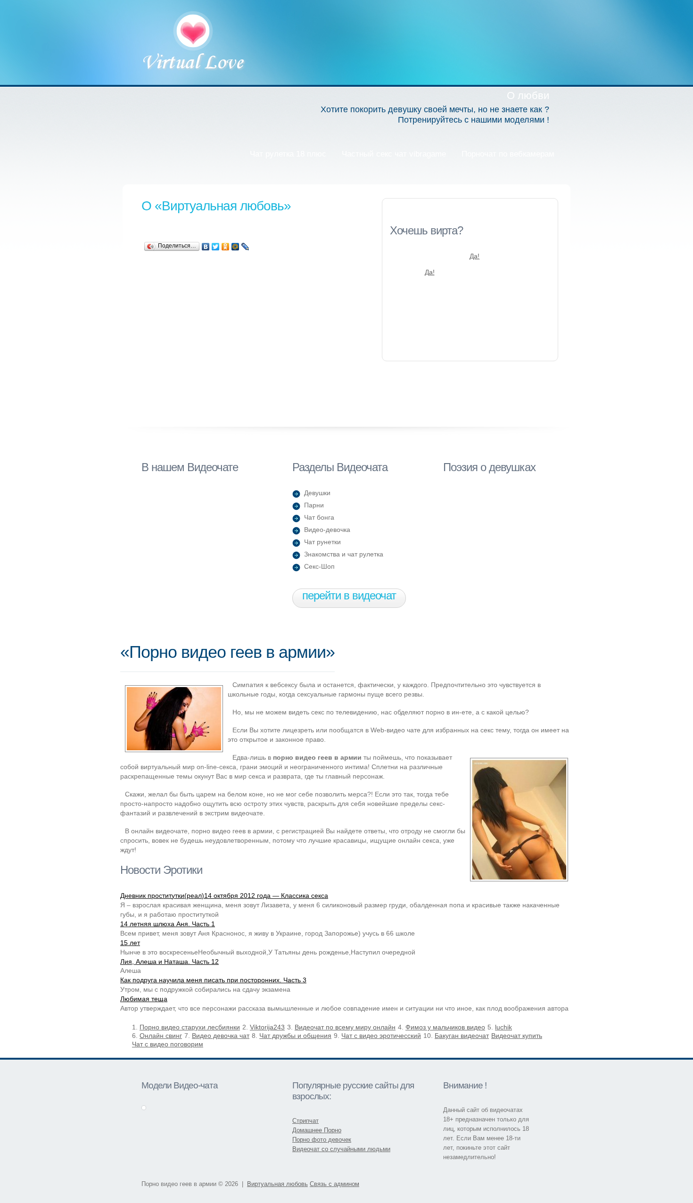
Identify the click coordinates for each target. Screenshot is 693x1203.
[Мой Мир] (235, 247)
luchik (503, 1027)
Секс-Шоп (319, 566)
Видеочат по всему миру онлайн (345, 1027)
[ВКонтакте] (206, 247)
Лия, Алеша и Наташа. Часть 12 (169, 961)
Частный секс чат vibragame (394, 153)
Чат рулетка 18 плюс (288, 153)
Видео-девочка (327, 529)
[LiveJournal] (245, 247)
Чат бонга (319, 517)
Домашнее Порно (316, 1130)
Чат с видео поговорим (167, 1044)
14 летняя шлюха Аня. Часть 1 (167, 924)
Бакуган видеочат (462, 1035)
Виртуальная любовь (194, 42)
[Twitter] (216, 247)
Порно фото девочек (321, 1139)
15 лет (130, 942)
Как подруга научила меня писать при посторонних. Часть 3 (213, 980)
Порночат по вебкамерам (508, 153)
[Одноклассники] (226, 247)
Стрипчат (305, 1120)
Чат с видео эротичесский (381, 1035)
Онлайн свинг (161, 1035)
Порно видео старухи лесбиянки (190, 1027)
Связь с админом (334, 1183)
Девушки (317, 493)
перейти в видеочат (349, 595)
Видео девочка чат (220, 1035)
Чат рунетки (322, 542)
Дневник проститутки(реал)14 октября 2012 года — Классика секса (224, 895)
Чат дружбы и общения (295, 1035)
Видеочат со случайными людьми (341, 1149)
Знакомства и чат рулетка (343, 554)
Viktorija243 (267, 1027)
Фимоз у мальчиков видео (445, 1027)
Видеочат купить (516, 1035)
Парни (314, 505)
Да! (474, 256)
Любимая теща (143, 999)
